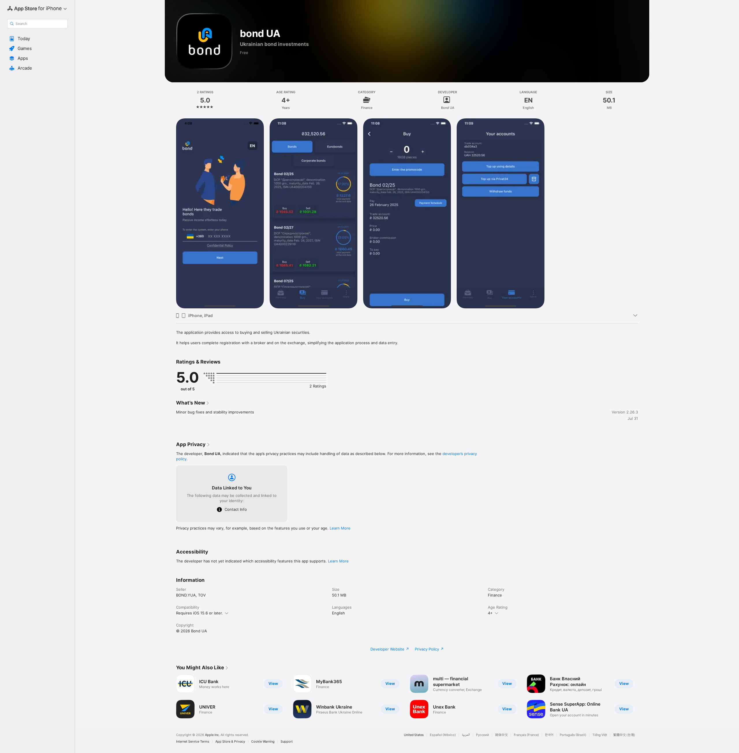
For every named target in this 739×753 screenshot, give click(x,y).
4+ (490, 613)
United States (414, 735)
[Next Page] (644, 696)
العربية (466, 735)
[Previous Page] (170, 696)
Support (287, 741)
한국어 (549, 735)
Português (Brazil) (573, 735)
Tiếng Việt (599, 735)
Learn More (340, 528)
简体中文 (501, 735)
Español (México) (443, 735)
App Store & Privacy (230, 741)
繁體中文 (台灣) (624, 735)
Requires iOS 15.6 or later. (199, 613)
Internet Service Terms (192, 741)
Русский (482, 735)
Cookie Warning (263, 741)
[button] (37, 38)
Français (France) (526, 735)
